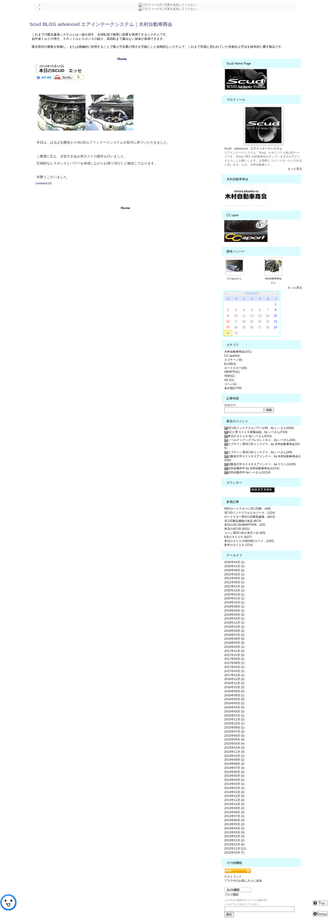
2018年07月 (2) (234, 635)
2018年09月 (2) (234, 630)
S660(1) (229, 376)
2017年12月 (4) (234, 651)
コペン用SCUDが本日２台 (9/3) (244, 533)
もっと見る (295, 168)
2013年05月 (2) (234, 824)
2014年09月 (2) (234, 759)
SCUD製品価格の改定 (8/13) (242, 521)
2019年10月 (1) (234, 602)
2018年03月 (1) (234, 647)
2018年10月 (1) (234, 626)
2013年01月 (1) (234, 840)
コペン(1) (230, 384)
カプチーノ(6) (233, 359)
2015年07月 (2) (234, 731)
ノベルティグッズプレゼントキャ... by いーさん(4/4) (261, 440)
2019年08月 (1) (234, 606)
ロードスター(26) (235, 368)
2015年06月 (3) (234, 735)
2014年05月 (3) (234, 775)
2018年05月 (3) (234, 642)
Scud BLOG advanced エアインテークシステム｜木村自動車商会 (101, 24)
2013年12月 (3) (234, 796)
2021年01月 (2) (234, 586)
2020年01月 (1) (234, 598)
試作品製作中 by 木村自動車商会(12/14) (253, 468)
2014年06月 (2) (234, 772)
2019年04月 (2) (234, 614)
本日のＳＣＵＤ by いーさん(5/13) (250, 436)
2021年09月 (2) (234, 578)
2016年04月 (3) (234, 707)
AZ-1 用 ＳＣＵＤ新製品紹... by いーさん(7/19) (257, 432)
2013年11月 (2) (234, 800)
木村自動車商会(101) (237, 351)
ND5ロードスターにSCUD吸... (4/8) (247, 508)
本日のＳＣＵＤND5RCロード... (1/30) (249, 541)
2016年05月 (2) (234, 703)
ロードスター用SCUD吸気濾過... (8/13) (249, 516)
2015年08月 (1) (234, 727)
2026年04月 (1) (234, 562)
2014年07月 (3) (234, 768)
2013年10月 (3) (234, 804)
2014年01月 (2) (234, 792)
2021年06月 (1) (234, 582)
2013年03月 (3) (234, 832)
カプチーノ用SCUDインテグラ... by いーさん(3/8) (260, 452)
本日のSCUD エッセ (60, 70)
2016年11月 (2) (234, 683)
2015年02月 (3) (234, 747)
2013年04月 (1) (234, 828)
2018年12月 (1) (234, 622)
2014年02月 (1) (234, 788)
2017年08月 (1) (234, 663)
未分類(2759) (233, 388)
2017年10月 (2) (234, 655)
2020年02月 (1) (234, 594)
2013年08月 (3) (234, 812)
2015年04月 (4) (234, 743)
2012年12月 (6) (234, 844)
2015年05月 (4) (234, 739)
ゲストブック (233, 876)
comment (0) (43, 183)
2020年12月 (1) (234, 590)
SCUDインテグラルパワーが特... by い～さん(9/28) (261, 428)
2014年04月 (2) (234, 780)
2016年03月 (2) (234, 711)
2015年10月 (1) (234, 723)
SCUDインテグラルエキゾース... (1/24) (249, 512)
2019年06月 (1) (234, 610)
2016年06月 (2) (234, 699)
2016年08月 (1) (234, 695)
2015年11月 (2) (234, 719)
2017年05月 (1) (234, 667)
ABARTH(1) (232, 371)
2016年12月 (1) (234, 679)
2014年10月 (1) (234, 756)
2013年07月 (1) (234, 816)
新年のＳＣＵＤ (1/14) (238, 545)
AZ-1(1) (229, 380)
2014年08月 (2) (234, 763)
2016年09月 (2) (234, 691)
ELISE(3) (230, 364)
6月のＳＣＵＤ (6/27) (238, 537)
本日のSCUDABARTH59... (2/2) (244, 524)
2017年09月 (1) (234, 659)
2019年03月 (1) (234, 618)
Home (122, 59)
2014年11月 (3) (234, 751)
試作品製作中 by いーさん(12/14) (249, 472)
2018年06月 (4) (234, 638)
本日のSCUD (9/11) (236, 528)
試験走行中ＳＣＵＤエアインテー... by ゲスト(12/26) (262, 464)
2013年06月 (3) (234, 820)
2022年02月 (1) (234, 574)
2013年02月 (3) (234, 836)
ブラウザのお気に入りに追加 (243, 880)
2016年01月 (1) (234, 715)
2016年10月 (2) (234, 687)
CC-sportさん (234, 278)
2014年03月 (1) (234, 784)
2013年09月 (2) (234, 808)
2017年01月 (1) (234, 675)
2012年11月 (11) (235, 848)
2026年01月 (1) (234, 566)
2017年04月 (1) (234, 671)
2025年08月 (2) (234, 570)
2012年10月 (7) (234, 852)
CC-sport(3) (232, 355)
